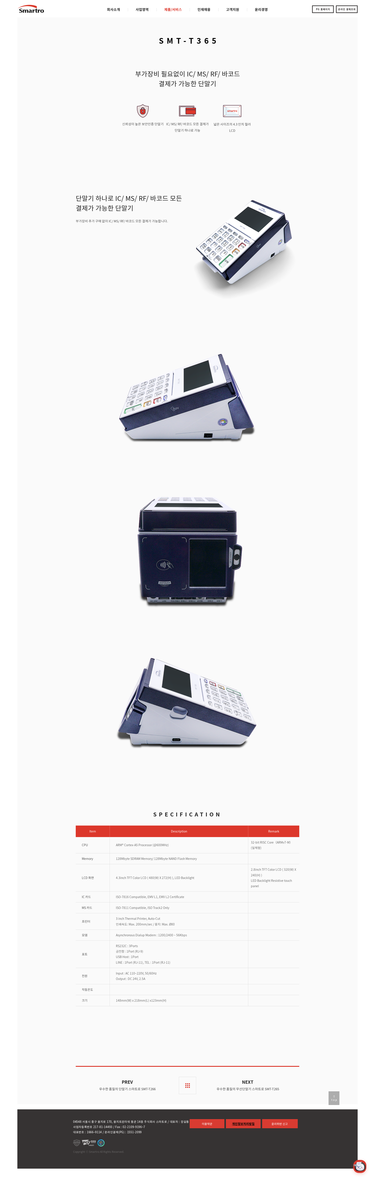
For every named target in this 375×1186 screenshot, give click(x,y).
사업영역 (142, 9)
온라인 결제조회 (347, 9)
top (334, 1100)
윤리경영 (261, 9)
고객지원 (232, 9)
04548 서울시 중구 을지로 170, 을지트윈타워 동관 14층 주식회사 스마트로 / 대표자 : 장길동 (131, 1122)
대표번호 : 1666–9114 (87, 1132)
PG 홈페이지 (323, 9)
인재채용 (204, 9)
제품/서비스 (173, 9)
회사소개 (113, 9)
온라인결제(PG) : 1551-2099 (123, 1132)
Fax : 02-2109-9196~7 (130, 1127)
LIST (187, 1085)
